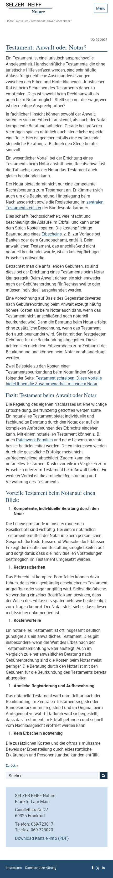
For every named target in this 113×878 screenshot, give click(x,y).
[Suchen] (103, 775)
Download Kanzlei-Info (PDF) (42, 838)
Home (10, 21)
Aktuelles (22, 21)
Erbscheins (52, 234)
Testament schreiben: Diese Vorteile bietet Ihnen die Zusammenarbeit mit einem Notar (54, 381)
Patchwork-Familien (34, 440)
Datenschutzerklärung (40, 867)
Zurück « (12, 765)
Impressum (14, 867)
